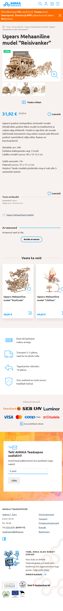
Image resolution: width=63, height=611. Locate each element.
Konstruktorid (17, 27)
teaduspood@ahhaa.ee (12, 532)
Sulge (60, 15)
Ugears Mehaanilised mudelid (36, 27)
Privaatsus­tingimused (49, 523)
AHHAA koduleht (34, 574)
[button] (54, 113)
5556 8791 (10, 527)
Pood (8, 27)
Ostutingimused (46, 514)
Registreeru (44, 532)
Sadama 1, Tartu (9, 514)
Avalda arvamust (31, 239)
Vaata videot (34, 102)
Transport (43, 519)
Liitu (14, 480)
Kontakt (42, 527)
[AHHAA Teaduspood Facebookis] (19, 539)
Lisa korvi (30, 313)
